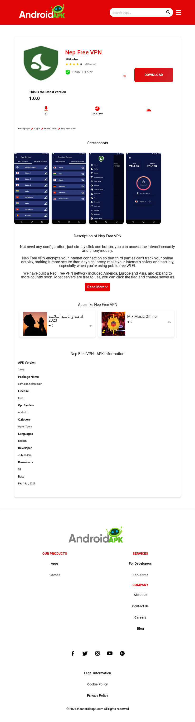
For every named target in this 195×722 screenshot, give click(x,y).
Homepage (23, 128)
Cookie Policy (97, 684)
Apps (37, 128)
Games (54, 575)
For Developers (140, 564)
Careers (140, 617)
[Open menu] (178, 12)
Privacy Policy (97, 696)
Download (154, 75)
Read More (96, 287)
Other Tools (50, 128)
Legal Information (97, 673)
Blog (140, 629)
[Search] (168, 12)
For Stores (140, 575)
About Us (140, 595)
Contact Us (140, 606)
